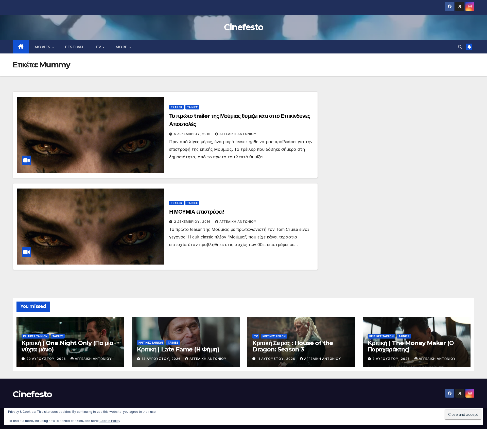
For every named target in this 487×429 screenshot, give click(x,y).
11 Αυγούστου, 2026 (276, 359)
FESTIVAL (74, 47)
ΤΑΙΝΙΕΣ (192, 107)
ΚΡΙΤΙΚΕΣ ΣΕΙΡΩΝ (274, 336)
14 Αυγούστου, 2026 (162, 359)
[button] (460, 46)
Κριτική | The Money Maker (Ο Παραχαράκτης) (411, 346)
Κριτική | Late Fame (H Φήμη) (178, 349)
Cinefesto (243, 27)
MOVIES (43, 47)
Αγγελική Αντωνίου (237, 134)
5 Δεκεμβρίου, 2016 (193, 134)
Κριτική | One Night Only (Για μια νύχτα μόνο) (67, 346)
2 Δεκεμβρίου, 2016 (193, 221)
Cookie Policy (109, 421)
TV (98, 47)
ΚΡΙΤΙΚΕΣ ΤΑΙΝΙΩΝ (35, 336)
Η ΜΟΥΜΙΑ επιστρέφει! (196, 211)
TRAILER (176, 107)
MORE (122, 47)
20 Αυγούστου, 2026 (46, 359)
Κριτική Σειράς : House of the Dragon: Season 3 (292, 346)
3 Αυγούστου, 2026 (392, 359)
